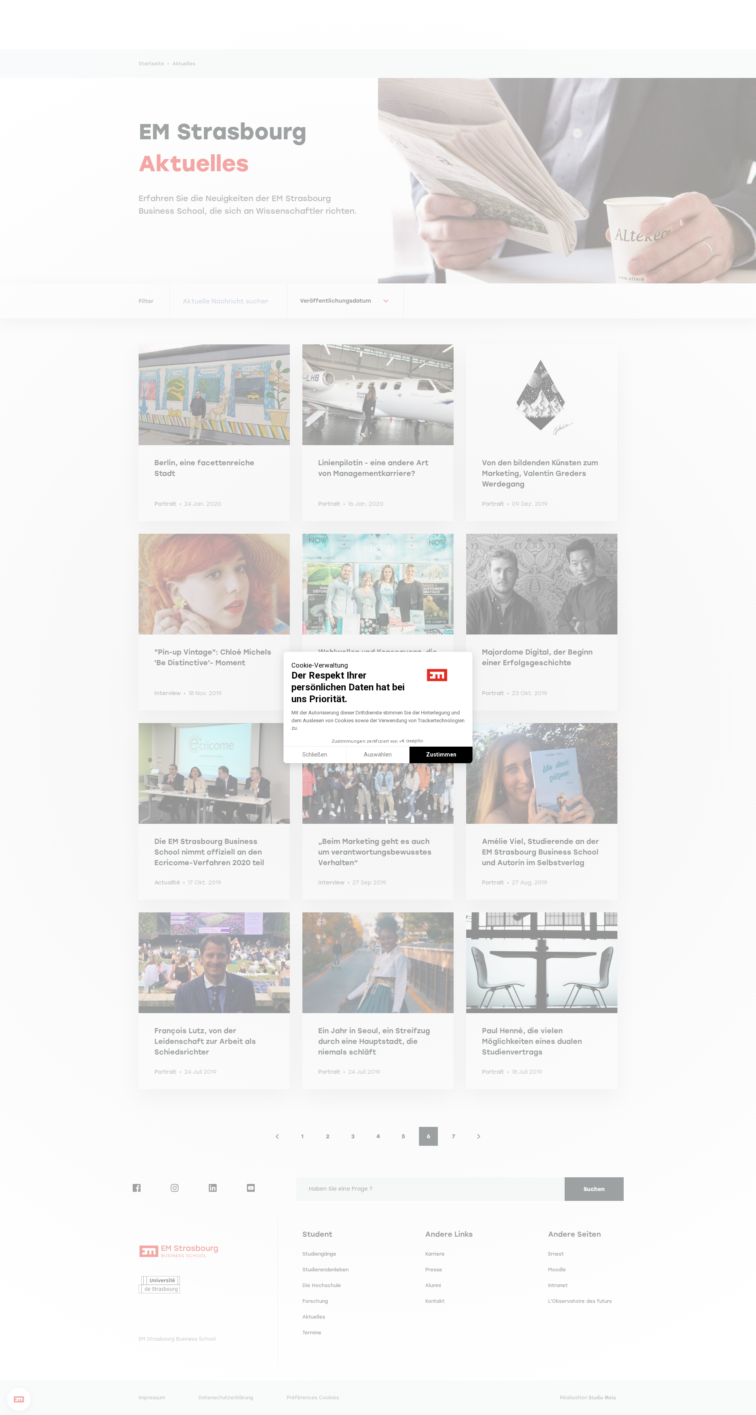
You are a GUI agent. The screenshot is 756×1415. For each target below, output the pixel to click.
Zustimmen (441, 754)
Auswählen (378, 754)
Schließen (314, 754)
